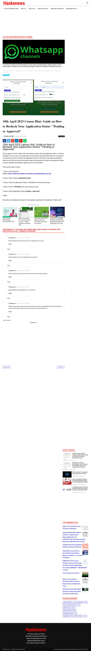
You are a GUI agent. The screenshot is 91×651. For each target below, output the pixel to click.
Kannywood (66, 616)
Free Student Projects (69, 605)
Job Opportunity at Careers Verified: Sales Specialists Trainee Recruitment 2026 (80, 488)
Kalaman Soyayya (68, 613)
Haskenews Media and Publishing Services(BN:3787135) (74, 649)
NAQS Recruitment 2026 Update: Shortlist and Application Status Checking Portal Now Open (72, 591)
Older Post (60, 367)
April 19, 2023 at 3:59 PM (23, 254)
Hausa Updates (67, 610)
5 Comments (61, 136)
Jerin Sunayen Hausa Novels (71, 573)
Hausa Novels (67, 607)
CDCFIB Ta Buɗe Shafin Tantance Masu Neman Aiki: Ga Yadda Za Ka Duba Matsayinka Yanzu (80, 455)
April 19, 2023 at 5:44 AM (23, 237)
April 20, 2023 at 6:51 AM (23, 270)
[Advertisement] (45, 21)
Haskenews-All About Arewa (18, 649)
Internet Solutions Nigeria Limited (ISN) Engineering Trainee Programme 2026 (79, 480)
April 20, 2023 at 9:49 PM (23, 287)
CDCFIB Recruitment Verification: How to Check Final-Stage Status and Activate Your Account (79, 465)
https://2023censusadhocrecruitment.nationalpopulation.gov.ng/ (29, 173)
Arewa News (80, 602)
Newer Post (6, 367)
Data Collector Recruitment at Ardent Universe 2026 (80, 472)
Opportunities (6, 75)
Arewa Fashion (67, 602)
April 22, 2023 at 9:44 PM (23, 303)
